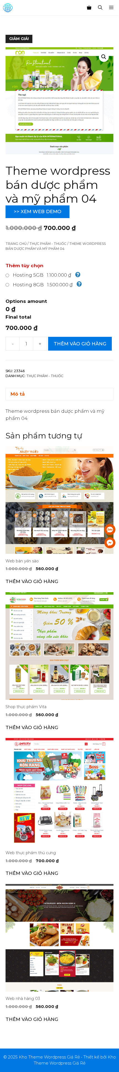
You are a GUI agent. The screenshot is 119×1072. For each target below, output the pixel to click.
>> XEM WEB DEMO (37, 211)
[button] (104, 57)
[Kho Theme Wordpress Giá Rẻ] (8, 7)
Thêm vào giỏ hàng (80, 343)
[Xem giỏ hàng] (89, 7)
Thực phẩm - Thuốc (47, 244)
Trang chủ (16, 244)
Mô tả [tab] (18, 394)
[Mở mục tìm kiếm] (100, 7)
